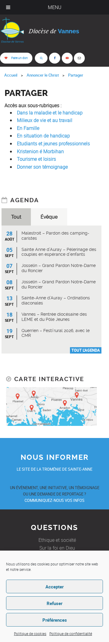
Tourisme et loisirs (36, 159)
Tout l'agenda (85, 350)
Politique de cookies (30, 633)
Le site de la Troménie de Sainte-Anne (54, 469)
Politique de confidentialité (70, 633)
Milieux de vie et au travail (44, 120)
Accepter (54, 587)
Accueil (10, 75)
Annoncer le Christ (43, 75)
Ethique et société (57, 540)
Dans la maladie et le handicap (50, 112)
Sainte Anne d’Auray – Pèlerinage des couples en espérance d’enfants (58, 252)
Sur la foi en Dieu (57, 548)
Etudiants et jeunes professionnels (53, 143)
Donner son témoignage (42, 166)
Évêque (49, 217)
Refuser (54, 603)
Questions (54, 527)
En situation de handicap (43, 135)
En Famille (28, 128)
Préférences (54, 620)
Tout (16, 217)
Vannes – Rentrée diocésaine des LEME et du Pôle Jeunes (54, 317)
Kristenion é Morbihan (40, 151)
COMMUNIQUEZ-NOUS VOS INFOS (54, 500)
